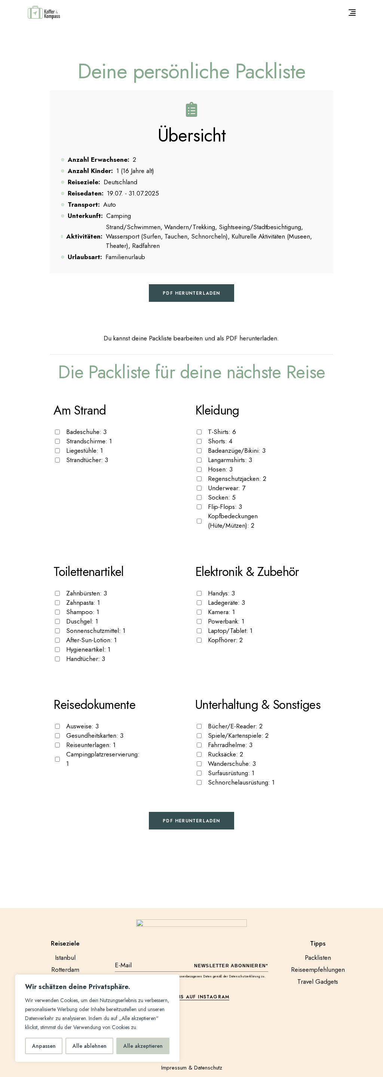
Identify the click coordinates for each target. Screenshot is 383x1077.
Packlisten (318, 957)
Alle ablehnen (90, 1046)
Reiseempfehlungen (318, 969)
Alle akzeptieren (143, 1046)
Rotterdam (65, 969)
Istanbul (65, 957)
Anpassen (44, 1046)
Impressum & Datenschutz (191, 1068)
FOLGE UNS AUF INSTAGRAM (192, 996)
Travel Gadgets (317, 981)
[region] (97, 1018)
